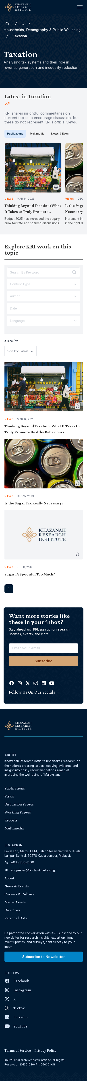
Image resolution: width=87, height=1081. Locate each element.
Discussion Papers (19, 804)
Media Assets (15, 902)
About (9, 878)
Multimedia (14, 828)
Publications (14, 788)
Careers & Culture (19, 894)
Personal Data (16, 918)
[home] (17, 7)
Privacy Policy (45, 1050)
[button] (79, 7)
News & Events (16, 886)
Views (9, 796)
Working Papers (17, 812)
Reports (10, 820)
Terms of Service (17, 1050)
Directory (12, 910)
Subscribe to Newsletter (43, 956)
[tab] (15, 134)
